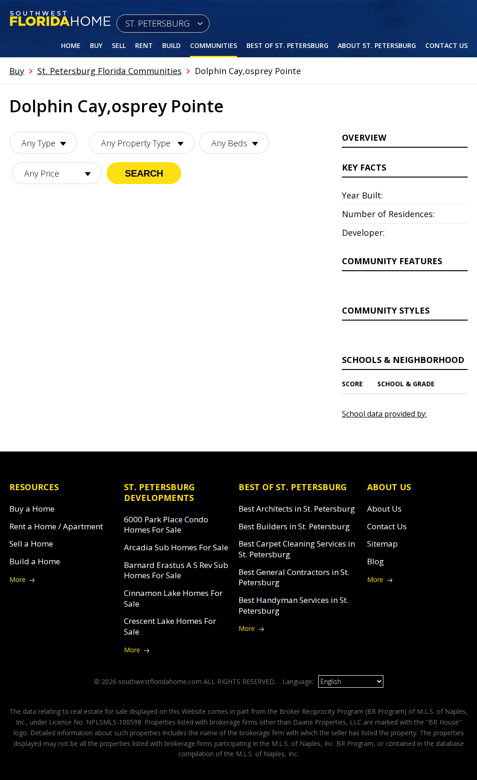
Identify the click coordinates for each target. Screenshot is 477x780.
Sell (119, 45)
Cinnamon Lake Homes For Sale (173, 598)
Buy (96, 45)
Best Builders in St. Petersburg (294, 526)
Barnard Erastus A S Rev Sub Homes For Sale (176, 570)
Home (71, 45)
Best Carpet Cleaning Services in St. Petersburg (296, 549)
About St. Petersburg (377, 45)
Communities (213, 45)
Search (144, 173)
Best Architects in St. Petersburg (296, 508)
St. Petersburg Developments (159, 492)
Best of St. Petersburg (287, 45)
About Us (384, 508)
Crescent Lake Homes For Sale (170, 626)
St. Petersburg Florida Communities (109, 70)
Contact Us (446, 45)
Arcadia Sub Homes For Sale (176, 547)
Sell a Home (31, 543)
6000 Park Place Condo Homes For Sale (166, 524)
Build (171, 45)
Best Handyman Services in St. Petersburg (293, 605)
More (17, 579)
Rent (144, 45)
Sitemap (382, 543)
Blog (375, 561)
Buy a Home (32, 508)
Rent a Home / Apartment (56, 526)
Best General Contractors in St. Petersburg (293, 577)
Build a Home (34, 561)
